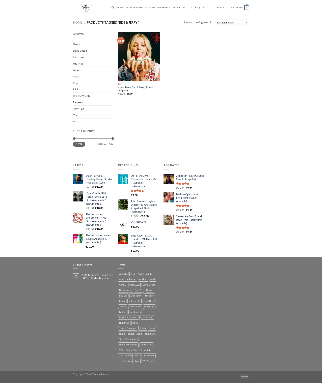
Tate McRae (131, 350)
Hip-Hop (78, 63)
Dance (76, 44)
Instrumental (134, 301)
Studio (122, 333)
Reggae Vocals (81, 95)
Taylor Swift (145, 350)
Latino (76, 69)
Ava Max (143, 279)
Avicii (152, 279)
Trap (75, 115)
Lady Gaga (149, 306)
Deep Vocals (80, 50)
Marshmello (135, 312)
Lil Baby (122, 312)
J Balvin (122, 306)
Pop (75, 82)
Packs (76, 76)
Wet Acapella (149, 361)
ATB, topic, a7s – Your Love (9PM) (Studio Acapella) (97, 276)
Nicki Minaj (124, 322)
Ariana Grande (145, 274)
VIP (75, 121)
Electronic (79, 56)
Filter (79, 144)
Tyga (137, 361)
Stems (152, 328)
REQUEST (200, 7)
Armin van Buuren (127, 279)
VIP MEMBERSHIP (158, 7)
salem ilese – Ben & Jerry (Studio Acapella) (135, 89)
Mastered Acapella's (129, 317)
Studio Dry (150, 333)
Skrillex (142, 328)
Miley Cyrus (147, 317)
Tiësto (138, 355)
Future (122, 301)
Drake (149, 290)
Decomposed (125, 290)
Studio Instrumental (128, 344)
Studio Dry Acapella (128, 339)
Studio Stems (146, 344)
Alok (132, 274)
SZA (121, 350)
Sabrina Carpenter (127, 328)
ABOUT (186, 7)
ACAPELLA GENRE (135, 7)
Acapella (123, 274)
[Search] (113, 7)
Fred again (149, 295)
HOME (119, 7)
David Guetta (149, 284)
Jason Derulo (150, 301)
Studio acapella (135, 333)
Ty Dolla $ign (125, 361)
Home (78, 22)
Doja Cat (139, 290)
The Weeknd (125, 355)
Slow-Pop (78, 108)
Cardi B (122, 284)
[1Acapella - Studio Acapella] (89, 7)
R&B (75, 89)
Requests (78, 102)
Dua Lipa (123, 295)
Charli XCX (134, 284)
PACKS (176, 7)
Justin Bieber (135, 306)
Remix (135, 322)
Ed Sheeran (135, 295)
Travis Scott (149, 355)
